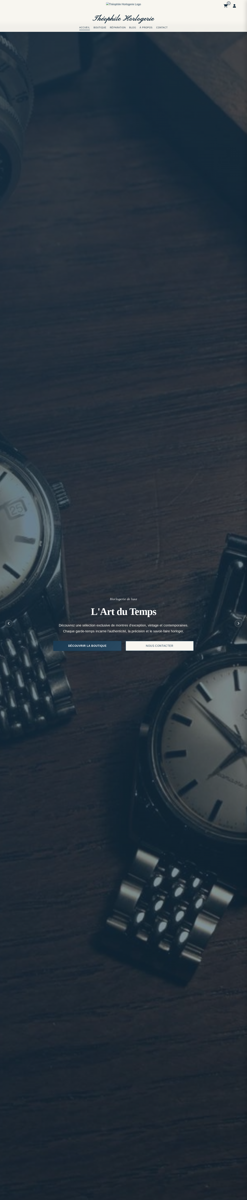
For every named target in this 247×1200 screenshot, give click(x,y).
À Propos (146, 27)
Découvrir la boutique (87, 645)
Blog (132, 27)
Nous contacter (159, 645)
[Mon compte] (234, 6)
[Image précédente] (8, 623)
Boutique (100, 27)
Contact (162, 27)
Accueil (84, 27)
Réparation (118, 27)
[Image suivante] (238, 623)
